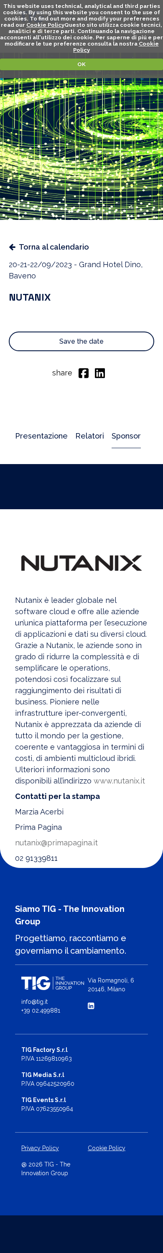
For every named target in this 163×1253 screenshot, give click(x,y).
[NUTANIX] (81, 563)
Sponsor (126, 435)
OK (81, 64)
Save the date (81, 341)
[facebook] (84, 372)
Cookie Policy (45, 25)
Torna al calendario (54, 246)
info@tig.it (34, 1001)
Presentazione (41, 435)
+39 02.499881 (40, 1010)
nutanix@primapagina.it (56, 842)
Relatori (89, 435)
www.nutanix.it (119, 780)
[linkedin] (100, 372)
